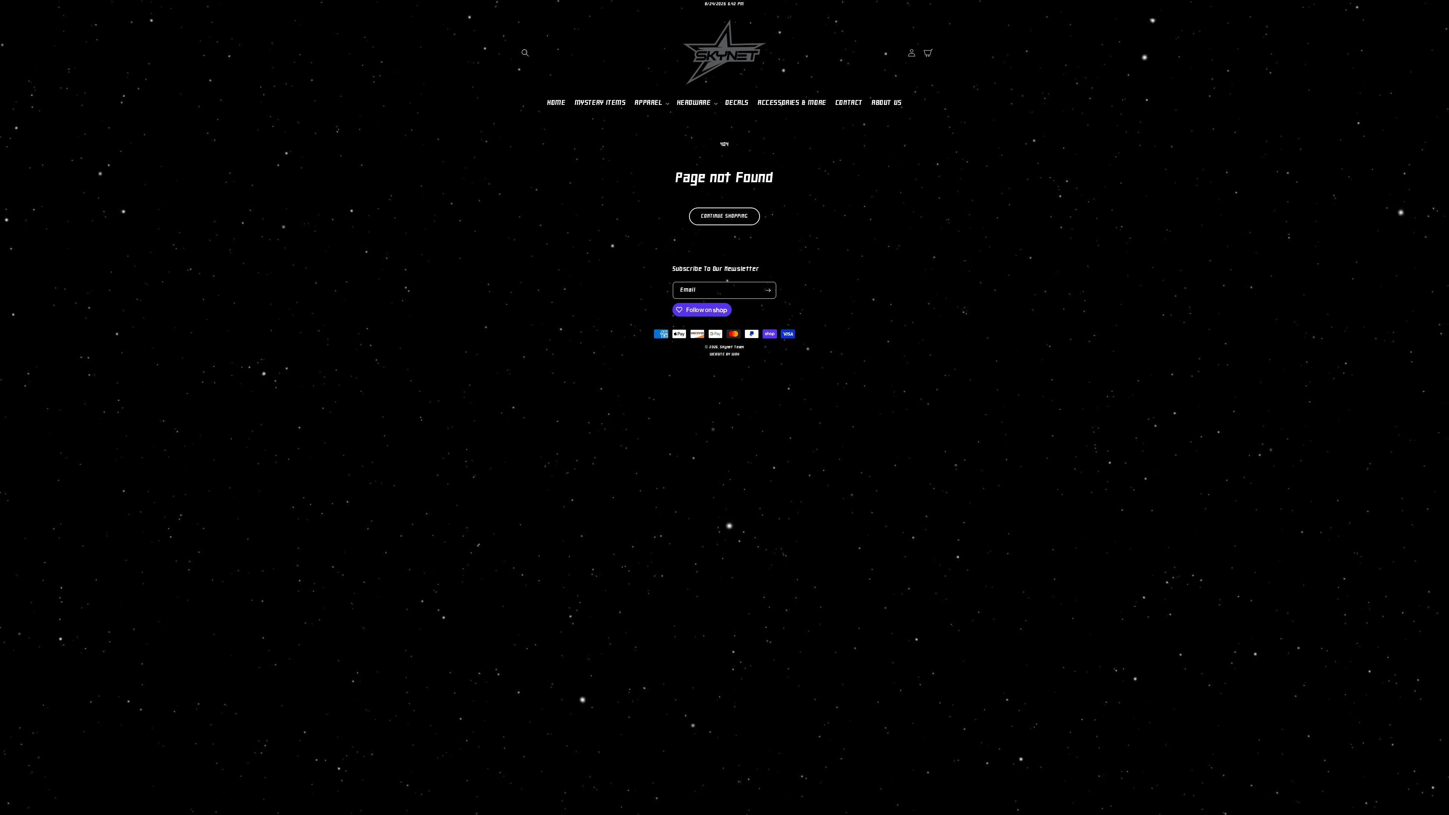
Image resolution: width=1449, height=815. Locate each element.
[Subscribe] (768, 290)
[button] (525, 53)
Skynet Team (732, 347)
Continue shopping (724, 216)
